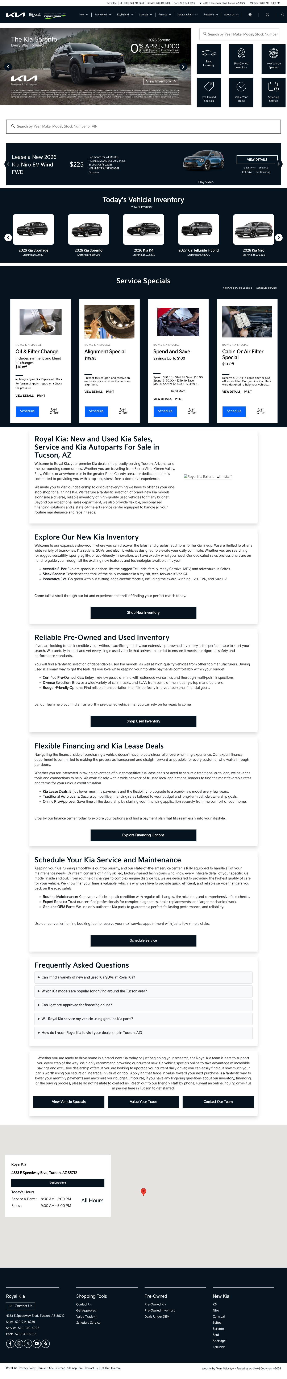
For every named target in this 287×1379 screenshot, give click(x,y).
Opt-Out (104, 1368)
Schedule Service (266, 287)
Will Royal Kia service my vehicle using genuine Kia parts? (87, 1019)
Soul (216, 1335)
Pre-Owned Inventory (160, 1310)
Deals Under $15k (157, 1316)
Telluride (219, 1347)
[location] (200, 3)
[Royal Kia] (25, 15)
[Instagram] (19, 1344)
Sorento (218, 1329)
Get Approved (86, 1310)
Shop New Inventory (143, 613)
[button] (143, 1192)
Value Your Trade (143, 1102)
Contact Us (23, 1306)
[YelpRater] (45, 1344)
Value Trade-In (86, 1316)
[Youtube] (37, 1344)
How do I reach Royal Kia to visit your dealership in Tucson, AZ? (92, 1033)
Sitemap (60, 1368)
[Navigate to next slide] (188, 66)
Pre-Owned (156, 1296)
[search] (282, 14)
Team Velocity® (225, 1368)
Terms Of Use (45, 1368)
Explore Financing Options (143, 835)
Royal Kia (11, 1368)
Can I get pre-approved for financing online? (77, 1005)
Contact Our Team (218, 1102)
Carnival (219, 1316)
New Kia (221, 1296)
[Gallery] (95, 66)
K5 (215, 1304)
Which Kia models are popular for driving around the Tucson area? (94, 991)
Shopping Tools (91, 1296)
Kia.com (116, 1368)
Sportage (219, 1341)
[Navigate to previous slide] (3, 66)
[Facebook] (10, 1344)
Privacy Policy (27, 1368)
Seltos (217, 1322)
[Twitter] (28, 1344)
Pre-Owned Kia (155, 1304)
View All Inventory (142, 206)
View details (257, 159)
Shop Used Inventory (143, 721)
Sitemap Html (75, 1368)
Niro (216, 1310)
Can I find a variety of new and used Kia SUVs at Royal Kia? (88, 977)
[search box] (239, 34)
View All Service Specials (238, 287)
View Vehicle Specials (69, 1102)
